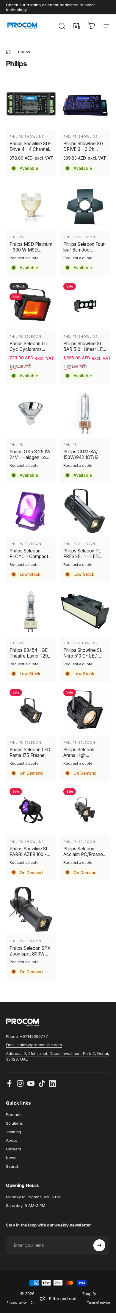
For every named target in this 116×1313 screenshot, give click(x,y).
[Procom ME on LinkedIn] (52, 1083)
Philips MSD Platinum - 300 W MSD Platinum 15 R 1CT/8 (31, 247)
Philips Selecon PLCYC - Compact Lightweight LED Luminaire (29, 553)
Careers (13, 1149)
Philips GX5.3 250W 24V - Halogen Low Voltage (30, 454)
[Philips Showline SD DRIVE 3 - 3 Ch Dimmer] (85, 104)
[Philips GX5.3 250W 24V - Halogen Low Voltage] (31, 412)
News (11, 1157)
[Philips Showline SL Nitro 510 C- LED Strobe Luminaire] (85, 611)
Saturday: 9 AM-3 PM (25, 1205)
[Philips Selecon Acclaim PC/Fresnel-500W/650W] (85, 810)
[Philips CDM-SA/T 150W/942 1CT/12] (85, 412)
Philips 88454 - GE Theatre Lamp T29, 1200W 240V (29, 653)
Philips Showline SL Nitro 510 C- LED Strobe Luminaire (82, 653)
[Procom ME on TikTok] (41, 1083)
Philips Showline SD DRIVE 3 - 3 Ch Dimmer (83, 146)
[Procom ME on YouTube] (31, 1083)
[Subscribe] (99, 1245)
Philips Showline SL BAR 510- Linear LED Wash (84, 346)
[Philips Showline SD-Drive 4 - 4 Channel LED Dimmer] (31, 104)
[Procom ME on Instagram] (20, 1083)
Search (12, 1166)
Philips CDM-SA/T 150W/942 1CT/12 (82, 454)
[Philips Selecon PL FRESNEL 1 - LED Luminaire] (85, 512)
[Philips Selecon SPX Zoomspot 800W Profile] (31, 909)
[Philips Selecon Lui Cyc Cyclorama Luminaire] (31, 304)
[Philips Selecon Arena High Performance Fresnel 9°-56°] (85, 710)
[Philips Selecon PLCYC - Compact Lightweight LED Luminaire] (31, 512)
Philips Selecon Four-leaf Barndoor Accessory (84, 247)
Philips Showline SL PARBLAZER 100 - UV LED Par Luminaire (29, 851)
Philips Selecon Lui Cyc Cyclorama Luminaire (29, 346)
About (11, 1140)
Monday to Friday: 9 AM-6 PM (33, 1196)
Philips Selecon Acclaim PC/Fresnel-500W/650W (84, 851)
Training (13, 1131)
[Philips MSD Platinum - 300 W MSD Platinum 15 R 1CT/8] (31, 205)
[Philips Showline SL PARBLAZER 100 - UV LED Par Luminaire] (31, 810)
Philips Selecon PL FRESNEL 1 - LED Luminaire (82, 553)
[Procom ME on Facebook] (9, 1083)
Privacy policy (17, 1303)
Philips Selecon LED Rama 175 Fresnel (30, 752)
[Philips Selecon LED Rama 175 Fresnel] (31, 710)
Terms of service (98, 1303)
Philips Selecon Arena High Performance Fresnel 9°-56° (78, 752)
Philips (16, 237)
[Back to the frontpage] (8, 51)
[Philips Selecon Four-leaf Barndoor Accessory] (85, 205)
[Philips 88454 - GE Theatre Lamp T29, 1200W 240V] (31, 611)
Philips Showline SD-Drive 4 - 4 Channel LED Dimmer (30, 146)
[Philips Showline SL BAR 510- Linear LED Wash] (85, 304)
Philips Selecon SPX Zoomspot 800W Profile (30, 951)
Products (14, 1114)
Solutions (14, 1123)
